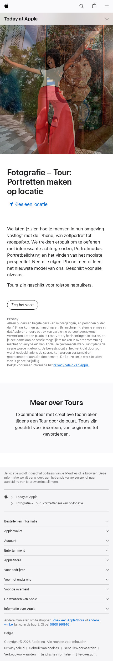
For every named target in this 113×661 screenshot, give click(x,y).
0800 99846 (59, 624)
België (8, 633)
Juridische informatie (55, 654)
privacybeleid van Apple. (71, 365)
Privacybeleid (14, 648)
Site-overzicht (85, 654)
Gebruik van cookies (44, 648)
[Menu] (106, 6)
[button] (81, 6)
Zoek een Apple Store (68, 620)
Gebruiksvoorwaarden (80, 648)
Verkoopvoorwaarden (20, 654)
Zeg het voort (22, 305)
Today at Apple (21, 19)
